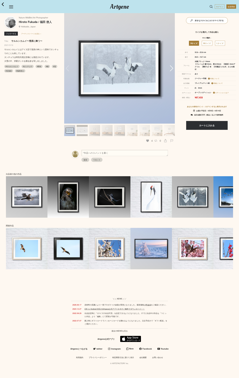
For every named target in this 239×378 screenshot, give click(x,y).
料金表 (148, 304)
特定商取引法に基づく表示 (123, 357)
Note (131, 348)
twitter (99, 348)
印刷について (214, 78)
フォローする (11, 33)
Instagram (116, 348)
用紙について (218, 83)
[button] (171, 68)
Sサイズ (194, 43)
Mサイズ (207, 43)
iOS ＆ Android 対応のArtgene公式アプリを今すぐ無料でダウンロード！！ (115, 309)
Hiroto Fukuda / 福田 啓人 (35, 22)
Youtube (165, 348)
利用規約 (79, 357)
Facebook (147, 348)
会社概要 (143, 357)
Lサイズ (220, 43)
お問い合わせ (157, 357)
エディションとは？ (222, 92)
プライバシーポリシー (98, 357)
